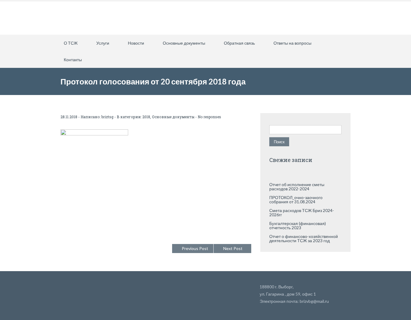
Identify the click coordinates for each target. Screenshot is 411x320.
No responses (209, 116)
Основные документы (184, 43)
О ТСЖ (71, 43)
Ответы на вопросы (292, 43)
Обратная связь (239, 43)
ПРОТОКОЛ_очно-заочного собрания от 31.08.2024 (296, 199)
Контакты (73, 59)
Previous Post (195, 248)
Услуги (102, 43)
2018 (146, 116)
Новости (136, 43)
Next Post (233, 248)
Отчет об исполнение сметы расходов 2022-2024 (296, 186)
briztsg (107, 116)
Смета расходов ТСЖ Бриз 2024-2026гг (301, 212)
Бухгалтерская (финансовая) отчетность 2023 (297, 225)
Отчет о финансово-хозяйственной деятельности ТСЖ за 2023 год (303, 238)
